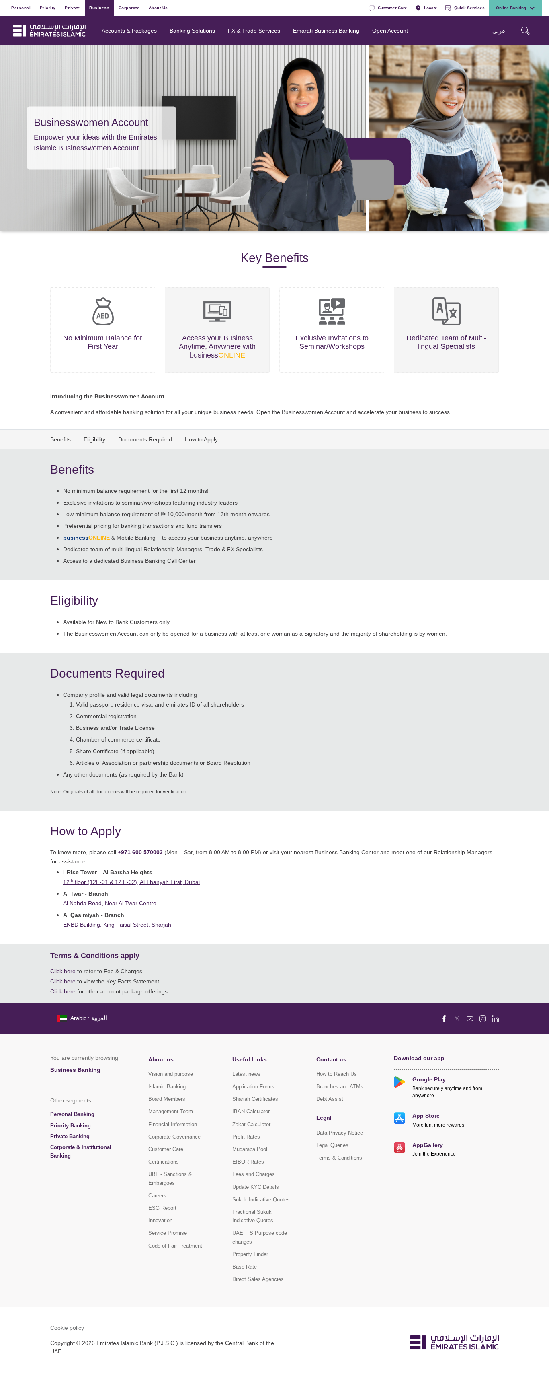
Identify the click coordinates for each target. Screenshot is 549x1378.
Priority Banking (70, 1126)
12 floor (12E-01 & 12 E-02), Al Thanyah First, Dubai (131, 881)
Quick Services (469, 7)
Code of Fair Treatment (175, 1246)
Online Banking (511, 7)
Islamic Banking (167, 1086)
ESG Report (162, 1208)
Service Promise (167, 1233)
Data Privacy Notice (339, 1133)
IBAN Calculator (251, 1111)
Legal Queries (332, 1145)
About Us (158, 7)
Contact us (331, 1059)
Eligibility (94, 439)
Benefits (60, 439)
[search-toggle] (525, 31)
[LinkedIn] (495, 1018)
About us (161, 1059)
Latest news (246, 1074)
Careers (157, 1196)
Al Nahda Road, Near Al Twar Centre (109, 903)
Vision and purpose (170, 1074)
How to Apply (201, 439)
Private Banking (70, 1136)
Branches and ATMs (339, 1086)
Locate (430, 7)
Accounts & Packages (129, 30)
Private (72, 7)
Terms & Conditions (339, 1158)
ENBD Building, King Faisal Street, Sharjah (117, 924)
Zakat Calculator (251, 1124)
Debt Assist (329, 1099)
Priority (48, 7)
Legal (324, 1117)
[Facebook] (444, 1018)
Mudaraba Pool (249, 1149)
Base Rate (244, 1267)
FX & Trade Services (254, 30)
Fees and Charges (253, 1174)
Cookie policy (67, 1327)
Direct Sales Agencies (258, 1279)
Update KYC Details (255, 1187)
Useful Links (249, 1059)
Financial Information (172, 1124)
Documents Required (145, 439)
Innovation (160, 1220)
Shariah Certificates (255, 1099)
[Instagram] (482, 1018)
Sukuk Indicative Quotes (261, 1200)
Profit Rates (246, 1137)
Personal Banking (72, 1114)
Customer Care (392, 7)
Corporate (129, 7)
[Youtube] (470, 1018)
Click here (63, 971)
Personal (21, 7)
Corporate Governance (174, 1137)
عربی (498, 30)
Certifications (163, 1162)
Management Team (170, 1111)
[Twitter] (457, 1018)
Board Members (166, 1099)
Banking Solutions (192, 30)
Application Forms (253, 1086)
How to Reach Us (336, 1074)
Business (99, 7)
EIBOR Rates (248, 1162)
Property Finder (250, 1254)
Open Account (390, 30)
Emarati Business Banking (326, 30)
